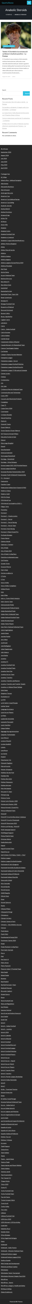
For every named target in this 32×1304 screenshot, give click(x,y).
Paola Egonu (4, 931)
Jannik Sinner (5, 633)
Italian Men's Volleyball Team (10, 614)
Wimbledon (4, 1270)
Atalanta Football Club (8, 234)
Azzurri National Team (8, 275)
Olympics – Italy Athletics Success (11, 924)
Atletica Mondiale (6, 266)
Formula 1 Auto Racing (8, 529)
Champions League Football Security (12, 367)
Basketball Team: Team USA (9, 294)
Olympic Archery (6, 918)
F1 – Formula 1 (5, 478)
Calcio (3, 326)
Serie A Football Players (8, 1054)
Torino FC (4, 1187)
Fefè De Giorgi (5, 497)
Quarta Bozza (7, 3)
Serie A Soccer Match (7, 1064)
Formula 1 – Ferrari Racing (9, 522)
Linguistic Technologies (8, 734)
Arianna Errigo (5, 215)
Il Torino (3, 576)
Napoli (3, 845)
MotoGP (3, 814)
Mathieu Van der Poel (7, 772)
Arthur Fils (4, 218)
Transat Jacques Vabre (8, 1200)
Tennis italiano (5, 1168)
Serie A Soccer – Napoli (8, 1061)
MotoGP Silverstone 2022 (9, 823)
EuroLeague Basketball (8, 456)
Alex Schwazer (5, 190)
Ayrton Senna (5, 272)
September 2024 (6, 152)
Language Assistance (7, 709)
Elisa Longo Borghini (7, 443)
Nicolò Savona (5, 890)
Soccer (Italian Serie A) (8, 1108)
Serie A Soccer (5, 1058)
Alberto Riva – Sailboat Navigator (11, 180)
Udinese (3, 1213)
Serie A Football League (8, 1048)
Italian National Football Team (10, 617)
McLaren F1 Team (6, 791)
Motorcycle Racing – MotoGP (10, 826)
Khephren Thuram (6, 693)
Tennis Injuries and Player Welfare (11, 1165)
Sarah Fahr (4, 1019)
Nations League (5, 858)
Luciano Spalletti (6, 744)
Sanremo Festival (6, 1010)
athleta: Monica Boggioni (8, 244)
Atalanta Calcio (5, 231)
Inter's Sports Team (7, 601)
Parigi (3, 943)
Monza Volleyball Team (8, 810)
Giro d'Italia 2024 (6, 551)
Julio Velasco (5, 652)
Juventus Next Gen (6, 671)
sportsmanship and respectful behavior (13, 1121)
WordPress (4, 1279)
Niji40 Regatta (5, 893)
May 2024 (4, 165)
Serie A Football (6, 1042)
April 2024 (4, 168)
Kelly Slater (4, 690)
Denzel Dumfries (6, 418)
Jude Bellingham (6, 646)
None (2, 899)
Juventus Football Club (8, 665)
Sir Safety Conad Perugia (8, 1099)
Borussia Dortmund (7, 310)
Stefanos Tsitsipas (6, 1140)
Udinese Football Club (7, 1216)
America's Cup (5, 196)
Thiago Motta (5, 1181)
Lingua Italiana (5, 728)
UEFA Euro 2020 (6, 1219)
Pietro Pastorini (5, 966)
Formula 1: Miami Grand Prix (9, 532)
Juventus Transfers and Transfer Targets (13, 684)
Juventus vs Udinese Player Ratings (11, 687)
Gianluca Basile (5, 541)
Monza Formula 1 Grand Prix (9, 807)
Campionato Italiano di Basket (10, 342)
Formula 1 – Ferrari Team (8, 525)
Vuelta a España (5, 1260)
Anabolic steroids (9, 46)
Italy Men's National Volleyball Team (12, 627)
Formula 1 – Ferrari (6, 519)
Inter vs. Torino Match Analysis (10, 598)
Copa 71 (3, 405)
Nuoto (3, 905)
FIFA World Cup (6, 500)
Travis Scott (4, 1203)
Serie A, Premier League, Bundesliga (11, 1076)
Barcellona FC (5, 282)
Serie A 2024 (5, 1032)
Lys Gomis (4, 753)
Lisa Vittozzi (5, 738)
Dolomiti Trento (6, 424)
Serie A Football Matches (8, 1051)
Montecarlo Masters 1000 (9, 804)
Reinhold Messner (6, 988)
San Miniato (4, 1007)
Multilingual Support (7, 833)
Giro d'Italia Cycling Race (8, 554)
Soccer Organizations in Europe (10, 1114)
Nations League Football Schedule (11, 861)
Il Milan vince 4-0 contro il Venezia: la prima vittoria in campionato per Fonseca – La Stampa (15, 126)
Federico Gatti (5, 494)
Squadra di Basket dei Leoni (9, 1124)
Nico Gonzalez (5, 883)
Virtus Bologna (5, 1235)
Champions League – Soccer (9, 361)
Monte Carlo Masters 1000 (9, 801)
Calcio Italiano (5, 335)
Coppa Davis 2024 (6, 408)
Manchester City (6, 760)
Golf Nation (4, 560)
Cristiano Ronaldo (6, 415)
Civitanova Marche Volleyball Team (12, 389)
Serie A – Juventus (6, 1029)
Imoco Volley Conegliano (8, 586)
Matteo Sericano (6, 785)
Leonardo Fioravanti (7, 722)
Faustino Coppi (5, 484)
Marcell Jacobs (5, 766)
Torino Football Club (7, 1191)
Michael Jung (5, 795)
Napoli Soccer (5, 852)
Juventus (3, 658)
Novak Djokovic (6, 902)
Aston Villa (4, 224)
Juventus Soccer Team (7, 674)
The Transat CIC (6, 1178)
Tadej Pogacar (5, 1146)
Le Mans (3, 715)
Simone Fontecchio (6, 1092)
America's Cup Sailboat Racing (10, 199)
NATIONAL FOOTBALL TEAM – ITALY (13, 855)
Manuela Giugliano (6, 763)
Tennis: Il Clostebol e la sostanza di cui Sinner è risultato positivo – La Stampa (14, 54)
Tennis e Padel (5, 1162)
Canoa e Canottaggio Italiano (10, 348)
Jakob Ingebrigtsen (7, 630)
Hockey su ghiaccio (7, 573)
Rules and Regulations (7, 1004)
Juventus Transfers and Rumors (10, 681)
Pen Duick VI (5, 959)
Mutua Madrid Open (7, 836)
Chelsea (3, 377)
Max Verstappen (6, 788)
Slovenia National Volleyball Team (11, 1102)
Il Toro (3, 579)
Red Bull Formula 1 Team (8, 985)
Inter (2, 592)
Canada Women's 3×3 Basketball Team (13, 345)
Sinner (3, 1095)
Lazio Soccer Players (7, 712)
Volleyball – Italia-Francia (8, 1247)
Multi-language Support (8, 829)
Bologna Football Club (8, 304)
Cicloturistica (5, 380)
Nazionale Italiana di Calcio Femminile (12, 871)
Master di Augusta (6, 769)
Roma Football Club (7, 1000)
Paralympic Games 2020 (8, 940)
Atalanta (3, 228)
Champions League (6, 357)
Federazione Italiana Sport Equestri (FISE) (13, 487)
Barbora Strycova (6, 278)
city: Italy (4, 386)
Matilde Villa (5, 776)
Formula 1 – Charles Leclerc (9, 516)
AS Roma (3, 221)
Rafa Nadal (4, 972)
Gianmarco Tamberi (7, 544)
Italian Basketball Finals (8, 611)
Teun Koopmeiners (6, 1175)
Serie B (3, 1083)
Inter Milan (4, 595)
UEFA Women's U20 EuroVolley (10, 1222)
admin (13, 76)
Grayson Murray (6, 567)
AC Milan (4, 177)
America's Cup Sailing (7, 202)
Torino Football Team (7, 1194)
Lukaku (3, 747)
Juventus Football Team (8, 668)
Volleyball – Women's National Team (12, 1251)
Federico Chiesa (6, 491)
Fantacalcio (4, 481)
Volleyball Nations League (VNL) (11, 1257)
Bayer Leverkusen (6, 297)
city (2, 383)
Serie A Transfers (6, 1073)
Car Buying (4, 351)
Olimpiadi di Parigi (6, 912)
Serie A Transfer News (7, 1070)
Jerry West (4, 639)
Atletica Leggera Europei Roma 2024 (12, 263)
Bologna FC (4, 301)
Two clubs (4, 1209)
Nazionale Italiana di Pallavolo (10, 874)
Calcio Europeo (5, 332)
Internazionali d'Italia (7, 605)
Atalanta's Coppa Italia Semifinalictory (12, 240)
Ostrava (3, 928)
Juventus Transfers (6, 677)
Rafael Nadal (5, 975)
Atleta (3, 247)
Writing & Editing (6, 1289)
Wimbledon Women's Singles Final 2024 (13, 1276)
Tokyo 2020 (4, 1184)
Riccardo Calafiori (6, 991)
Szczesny (3, 1143)
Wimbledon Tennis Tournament (10, 1273)
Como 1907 (4, 395)
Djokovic (3, 421)
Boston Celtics (5, 313)
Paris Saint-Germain (7, 950)
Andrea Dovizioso (6, 212)
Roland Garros (5, 994)
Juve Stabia (4, 655)
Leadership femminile (7, 719)
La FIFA (3, 700)
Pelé (2, 956)
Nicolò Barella (5, 886)
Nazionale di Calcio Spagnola (10, 864)
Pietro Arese (5, 962)
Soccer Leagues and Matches (9, 1111)
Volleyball (4, 1244)
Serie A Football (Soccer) (8, 1045)
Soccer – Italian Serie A (8, 1105)
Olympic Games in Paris (8, 921)
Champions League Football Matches (12, 364)
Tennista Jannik (5, 1171)
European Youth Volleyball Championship (13, 475)
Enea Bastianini (5, 449)
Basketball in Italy (6, 291)
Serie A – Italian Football (8, 1026)
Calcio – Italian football (8, 329)
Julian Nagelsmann (6, 649)
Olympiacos (4, 915)
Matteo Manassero (7, 782)
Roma (2, 997)
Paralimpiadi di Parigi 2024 (9, 937)
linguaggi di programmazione (10, 731)
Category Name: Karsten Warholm (11, 354)
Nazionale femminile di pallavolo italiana (13, 867)
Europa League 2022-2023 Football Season (14, 465)
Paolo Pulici (4, 934)
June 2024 (4, 161)
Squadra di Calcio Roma (8, 1130)
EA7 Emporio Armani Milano (9, 434)
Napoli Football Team (7, 848)
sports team (4, 1118)
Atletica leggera (6, 259)
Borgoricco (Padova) (7, 307)
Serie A (3, 1023)
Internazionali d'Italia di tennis (10, 608)
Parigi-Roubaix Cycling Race (9, 947)
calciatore (4, 323)
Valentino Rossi (5, 1229)
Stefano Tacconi (6, 1137)
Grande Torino (5, 563)
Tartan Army (5, 1149)
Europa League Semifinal (8, 468)
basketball (4, 288)
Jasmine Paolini (5, 636)
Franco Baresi (5, 538)
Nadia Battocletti (6, 842)
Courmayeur (4, 411)
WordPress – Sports (7, 1282)
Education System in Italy (8, 437)
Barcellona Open (6, 285)
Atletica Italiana (6, 256)
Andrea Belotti (5, 209)
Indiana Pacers (5, 589)
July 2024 (4, 158)
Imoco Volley (5, 582)
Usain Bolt (4, 1225)
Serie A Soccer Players (7, 1067)
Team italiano (5, 1152)
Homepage (9, 14)
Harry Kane (4, 570)
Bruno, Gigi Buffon (6, 316)
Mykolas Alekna (6, 839)
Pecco (3, 953)
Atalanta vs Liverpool (7, 237)
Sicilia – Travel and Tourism (9, 1089)
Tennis (3, 1156)
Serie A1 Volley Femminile (9, 1080)
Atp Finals (4, 269)
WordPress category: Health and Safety (13, 1285)
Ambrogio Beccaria (7, 193)
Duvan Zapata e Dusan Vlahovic (10, 430)
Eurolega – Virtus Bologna (9, 462)
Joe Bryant (4, 643)
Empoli (3, 446)
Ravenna (3, 978)
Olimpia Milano (5, 909)
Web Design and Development (10, 1263)
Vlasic (3, 1241)
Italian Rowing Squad (7, 620)
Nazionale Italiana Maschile (9, 877)
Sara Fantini (4, 1016)
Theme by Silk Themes (16, 1301)
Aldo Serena (4, 183)
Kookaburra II (5, 696)
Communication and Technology (10, 392)
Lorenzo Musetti (6, 741)
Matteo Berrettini (6, 779)
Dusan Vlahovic (5, 427)
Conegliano (4, 402)
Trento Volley (5, 1206)
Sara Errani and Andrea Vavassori (11, 1013)
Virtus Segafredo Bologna (9, 1238)
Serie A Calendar (6, 1035)
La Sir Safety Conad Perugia (9, 703)
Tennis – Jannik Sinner (7, 1159)
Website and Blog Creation (9, 1267)
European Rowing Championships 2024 (13, 472)
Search (4, 90)
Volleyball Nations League (9, 1254)
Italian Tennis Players (7, 624)
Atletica (3, 253)
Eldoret (3, 440)
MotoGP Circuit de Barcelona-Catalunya (13, 817)
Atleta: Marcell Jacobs (8, 250)
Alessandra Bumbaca (7, 186)
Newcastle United (6, 880)
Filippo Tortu (5, 506)
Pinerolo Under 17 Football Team (11, 969)
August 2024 (5, 155)
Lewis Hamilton (5, 725)
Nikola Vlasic (5, 896)
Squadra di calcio (6, 1127)
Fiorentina (4, 510)
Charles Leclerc (5, 373)
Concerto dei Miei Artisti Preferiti (11, 399)
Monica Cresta (5, 798)
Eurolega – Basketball (7, 459)
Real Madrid (4, 981)
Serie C (3, 1086)
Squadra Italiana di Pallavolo (9, 1133)
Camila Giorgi (5, 339)
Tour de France (5, 1197)
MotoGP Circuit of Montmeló (10, 820)
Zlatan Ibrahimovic (6, 1292)
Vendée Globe (5, 1232)
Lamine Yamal (5, 706)
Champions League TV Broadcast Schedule (14, 370)
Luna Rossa (4, 750)
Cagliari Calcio (5, 320)
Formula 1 (4, 513)
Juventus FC (4, 662)
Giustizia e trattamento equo (9, 557)
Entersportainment (6, 453)
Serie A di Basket (6, 1038)
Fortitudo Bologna (6, 535)
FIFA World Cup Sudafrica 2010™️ (11, 503)
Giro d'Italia (4, 548)
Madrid (3, 757)
